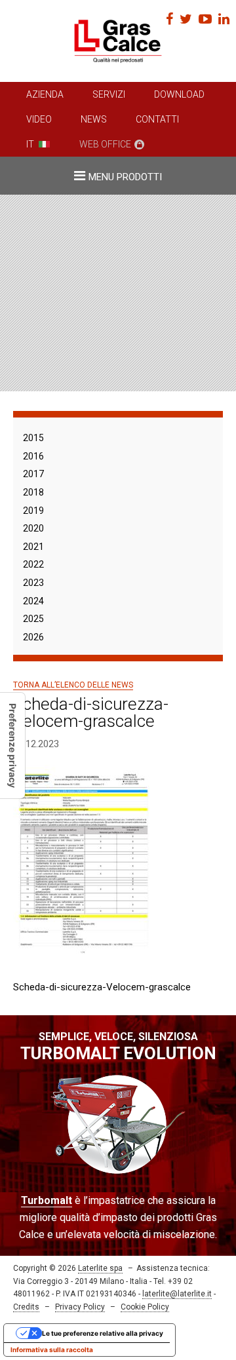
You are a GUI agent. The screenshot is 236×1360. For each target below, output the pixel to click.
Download (179, 94)
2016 (33, 456)
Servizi (108, 94)
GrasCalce (118, 41)
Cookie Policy (145, 1306)
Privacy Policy (80, 1306)
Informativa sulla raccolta (51, 1349)
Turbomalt (46, 1200)
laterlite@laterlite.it (177, 1293)
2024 (33, 601)
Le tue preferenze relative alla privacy (102, 1333)
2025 (33, 618)
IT (30, 144)
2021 (33, 546)
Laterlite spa (100, 1268)
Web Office (105, 144)
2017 (33, 474)
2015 (33, 438)
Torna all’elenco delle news (73, 685)
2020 (33, 528)
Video (39, 119)
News (94, 119)
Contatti (157, 119)
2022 (33, 564)
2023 (33, 582)
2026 (33, 637)
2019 (33, 510)
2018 (33, 492)
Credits (26, 1306)
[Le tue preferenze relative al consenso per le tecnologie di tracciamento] (12, 745)
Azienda (45, 94)
